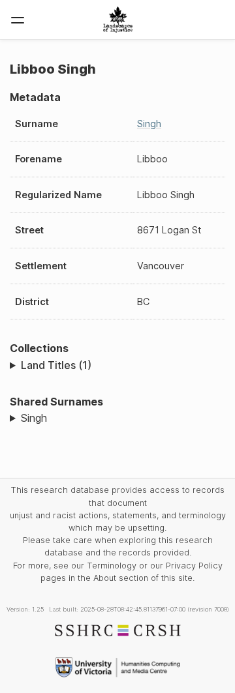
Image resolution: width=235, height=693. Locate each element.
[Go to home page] (118, 19)
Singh (149, 123)
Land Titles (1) (56, 365)
